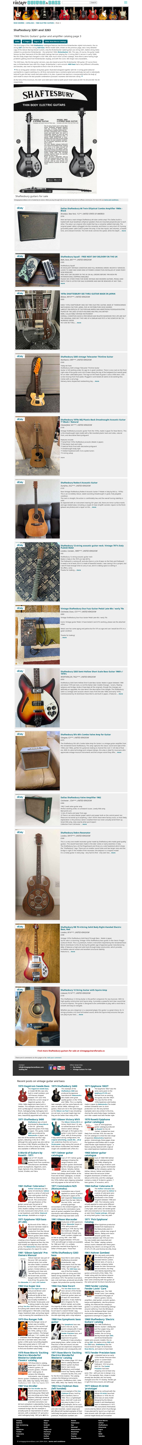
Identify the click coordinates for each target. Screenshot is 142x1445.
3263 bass (41, 48)
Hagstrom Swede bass (39, 1089)
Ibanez (73, 1420)
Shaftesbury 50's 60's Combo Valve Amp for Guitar (86, 734)
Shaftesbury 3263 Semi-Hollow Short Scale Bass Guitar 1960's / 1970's (92, 672)
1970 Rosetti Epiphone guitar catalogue (97, 1121)
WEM (100, 1434)
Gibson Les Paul (62, 1111)
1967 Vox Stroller (27, 1385)
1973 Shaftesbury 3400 (64, 1086)
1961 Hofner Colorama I (31, 1186)
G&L (18, 1436)
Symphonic (69, 1324)
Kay (72, 1425)
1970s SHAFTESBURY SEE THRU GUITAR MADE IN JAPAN (88, 293)
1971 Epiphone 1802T (96, 1086)
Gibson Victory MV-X (72, 1122)
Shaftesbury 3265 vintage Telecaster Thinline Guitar (87, 356)
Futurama (20, 1434)
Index (17, 41)
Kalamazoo (75, 1423)
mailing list (23, 1069)
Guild (46, 1427)
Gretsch (47, 1425)
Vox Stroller (35, 1388)
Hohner (46, 1438)
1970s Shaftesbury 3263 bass (64, 1254)
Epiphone (20, 1429)
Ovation (74, 1434)
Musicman (75, 1432)
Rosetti (99, 1129)
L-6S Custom (40, 1282)
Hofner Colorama (34, 1189)
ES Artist (103, 1393)
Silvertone (102, 1427)
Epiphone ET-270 (101, 1093)
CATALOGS (30, 23)
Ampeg (19, 1420)
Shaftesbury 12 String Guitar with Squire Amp (84, 990)
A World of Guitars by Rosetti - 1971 (30, 1154)
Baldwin (19, 1423)
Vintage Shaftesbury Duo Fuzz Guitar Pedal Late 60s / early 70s (92, 608)
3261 (20, 48)
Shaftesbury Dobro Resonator (75, 832)
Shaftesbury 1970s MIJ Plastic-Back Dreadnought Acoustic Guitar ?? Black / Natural (93, 420)
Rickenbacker (63, 52)
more (124, 231)
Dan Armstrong (22, 1425)
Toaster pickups (101, 1213)
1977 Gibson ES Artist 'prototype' (97, 1387)
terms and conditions (111, 200)
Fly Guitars (77, 1067)
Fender (19, 1432)
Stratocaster (56, 1144)
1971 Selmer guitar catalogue (62, 1154)
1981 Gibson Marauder (64, 1219)
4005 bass (71, 64)
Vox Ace (27, 1306)
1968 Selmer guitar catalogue (95, 1154)
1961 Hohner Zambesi (97, 1252)
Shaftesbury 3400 (68, 1091)
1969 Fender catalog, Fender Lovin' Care (96, 1287)
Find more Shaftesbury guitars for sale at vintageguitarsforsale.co (71, 1050)
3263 (89, 1344)
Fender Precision (67, 1333)
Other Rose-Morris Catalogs (55, 41)
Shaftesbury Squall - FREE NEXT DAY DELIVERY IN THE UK (89, 256)
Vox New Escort (71, 1289)
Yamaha (101, 1436)
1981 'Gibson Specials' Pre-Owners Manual (33, 1254)
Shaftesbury (38, 45)
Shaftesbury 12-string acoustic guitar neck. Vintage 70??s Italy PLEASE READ (92, 546)
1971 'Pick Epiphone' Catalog (96, 1220)
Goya (46, 1423)
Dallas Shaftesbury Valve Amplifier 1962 (81, 797)
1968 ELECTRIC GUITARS (45, 23)
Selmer (46, 1191)
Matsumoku (76, 1095)
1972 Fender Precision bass (100, 1352)
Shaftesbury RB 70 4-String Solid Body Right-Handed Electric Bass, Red (91, 928)
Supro (100, 1429)
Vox (99, 1432)
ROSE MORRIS (19, 23)
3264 (111, 1336)
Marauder (70, 1224)
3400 (30, 1133)
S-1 (30, 1282)
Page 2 (27, 41)
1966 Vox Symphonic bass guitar (66, 1320)
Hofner (46, 1436)
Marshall (74, 1427)
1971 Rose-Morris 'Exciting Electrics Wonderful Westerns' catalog (66, 1355)
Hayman (47, 1434)
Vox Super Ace (36, 1289)
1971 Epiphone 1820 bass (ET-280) (32, 1220)
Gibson (46, 1420)
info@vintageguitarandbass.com (31, 1067)
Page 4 (37, 41)
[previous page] (18, 142)
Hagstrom (47, 1429)
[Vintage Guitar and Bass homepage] (37, 2)
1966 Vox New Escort (63, 1286)
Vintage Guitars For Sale (82, 1069)
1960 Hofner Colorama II (99, 1186)
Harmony (47, 1432)
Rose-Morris (43, 1124)
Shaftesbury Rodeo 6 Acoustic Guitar (79, 482)
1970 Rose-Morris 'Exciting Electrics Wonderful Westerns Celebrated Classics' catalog (33, 1356)
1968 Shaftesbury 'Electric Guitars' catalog (99, 1320)
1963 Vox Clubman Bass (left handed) (64, 1387)
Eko (17, 1427)
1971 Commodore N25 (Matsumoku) (64, 1187)
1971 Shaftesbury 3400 (31, 1119)
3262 (108, 1342)
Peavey (73, 1436)
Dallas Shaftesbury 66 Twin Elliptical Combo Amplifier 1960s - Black (91, 209)
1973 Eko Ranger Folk (30, 1319)
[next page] (94, 142)
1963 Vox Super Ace (29, 1286)
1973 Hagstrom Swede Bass (33, 1086)
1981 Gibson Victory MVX (65, 1119)
